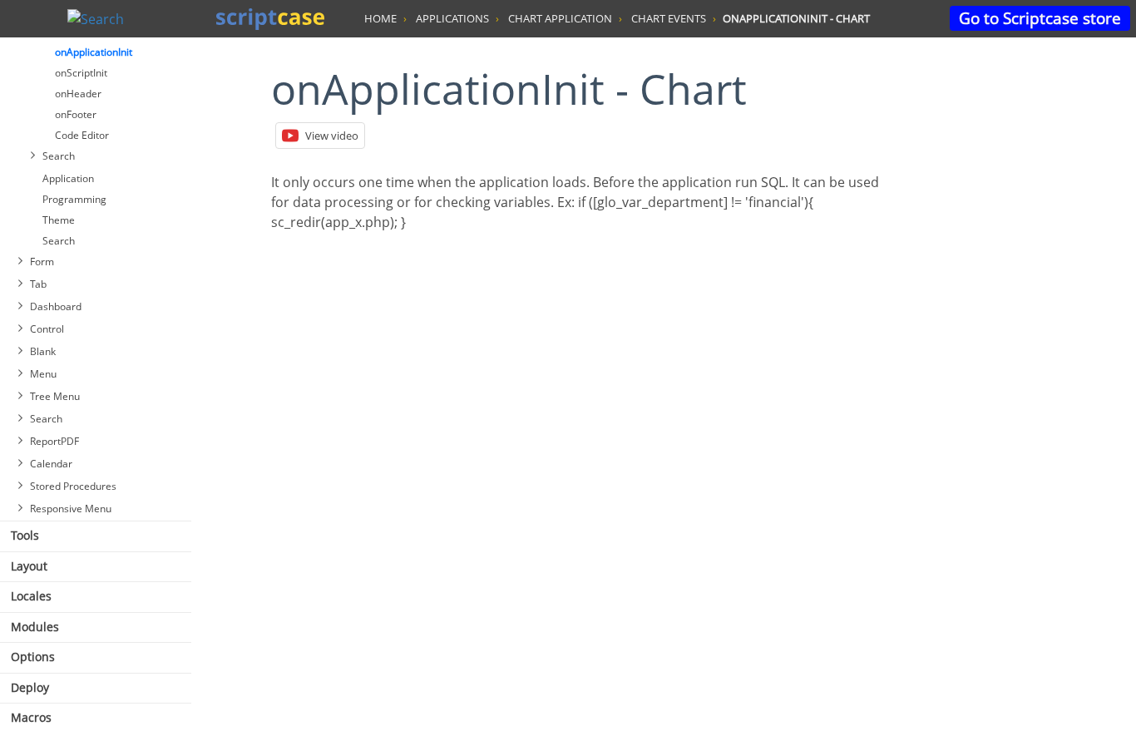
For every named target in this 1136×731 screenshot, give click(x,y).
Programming (74, 199)
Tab (38, 284)
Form (42, 261)
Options (33, 656)
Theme (58, 220)
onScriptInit (81, 73)
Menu (43, 374)
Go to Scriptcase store (1040, 18)
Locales (31, 596)
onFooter (75, 114)
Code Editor (82, 135)
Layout (29, 566)
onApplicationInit (93, 52)
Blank (43, 351)
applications (452, 18)
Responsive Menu (70, 508)
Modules (35, 627)
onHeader (78, 93)
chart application (560, 18)
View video (331, 135)
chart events (668, 18)
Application (68, 178)
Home (380, 18)
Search (58, 156)
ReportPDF (54, 441)
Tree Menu (55, 396)
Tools (25, 535)
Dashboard (55, 306)
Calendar (51, 464)
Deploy (30, 687)
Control (47, 329)
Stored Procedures (73, 486)
